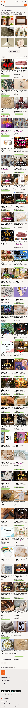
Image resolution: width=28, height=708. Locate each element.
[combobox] (13, 4)
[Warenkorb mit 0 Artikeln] (25, 1)
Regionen (25, 704)
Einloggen (17, 1)
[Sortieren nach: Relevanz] (25, 57)
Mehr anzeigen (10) (14, 51)
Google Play (16, 691)
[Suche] (25, 4)
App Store (5, 691)
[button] (5, 698)
